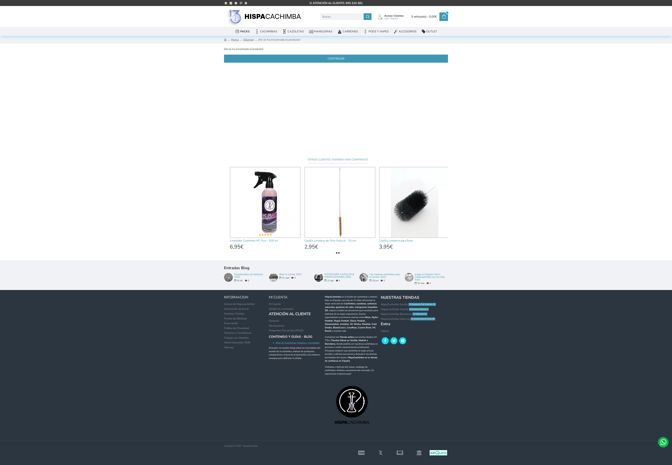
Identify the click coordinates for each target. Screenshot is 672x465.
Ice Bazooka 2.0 (237, 241)
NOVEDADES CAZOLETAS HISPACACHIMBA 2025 (339, 275)
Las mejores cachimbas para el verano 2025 (385, 275)
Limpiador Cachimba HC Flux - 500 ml (326, 241)
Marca (235, 40)
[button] (336, 253)
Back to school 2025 (290, 274)
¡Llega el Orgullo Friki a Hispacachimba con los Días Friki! (430, 277)
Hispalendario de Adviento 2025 (248, 275)
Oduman (248, 40)
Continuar (336, 59)
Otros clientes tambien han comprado (338, 160)
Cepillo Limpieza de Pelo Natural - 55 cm (403, 241)
